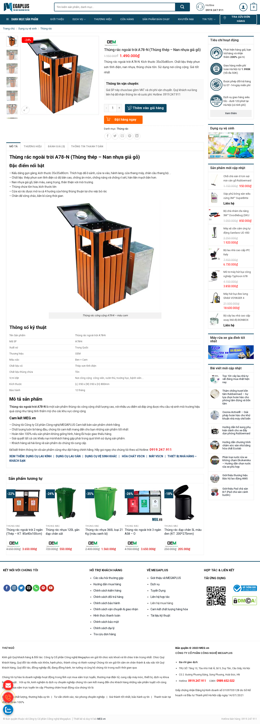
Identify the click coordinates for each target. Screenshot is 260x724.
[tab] (13, 146)
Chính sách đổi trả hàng (108, 596)
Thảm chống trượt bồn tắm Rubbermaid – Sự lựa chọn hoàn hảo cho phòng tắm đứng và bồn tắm (236, 397)
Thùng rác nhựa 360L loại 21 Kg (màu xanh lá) (104, 531)
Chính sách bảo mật (106, 621)
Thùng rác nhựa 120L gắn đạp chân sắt (62, 531)
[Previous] (8, 519)
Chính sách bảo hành (106, 603)
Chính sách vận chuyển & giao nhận (115, 609)
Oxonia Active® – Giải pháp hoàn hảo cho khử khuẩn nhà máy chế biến (236, 415)
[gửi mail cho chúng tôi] (8, 685)
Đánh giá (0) (56, 146)
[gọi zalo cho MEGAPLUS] (8, 709)
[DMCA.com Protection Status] (244, 600)
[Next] (201, 519)
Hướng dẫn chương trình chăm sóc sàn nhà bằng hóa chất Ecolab (236, 445)
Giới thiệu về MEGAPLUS (166, 578)
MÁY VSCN (156, 456)
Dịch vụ (78, 19)
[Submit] (182, 7)
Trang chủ (9, 28)
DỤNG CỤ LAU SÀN (68, 456)
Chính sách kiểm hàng (107, 590)
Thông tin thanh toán (87, 146)
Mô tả (13, 146)
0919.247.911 (161, 450)
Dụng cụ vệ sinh (27, 28)
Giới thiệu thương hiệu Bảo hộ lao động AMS (235, 477)
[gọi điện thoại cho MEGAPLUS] (8, 697)
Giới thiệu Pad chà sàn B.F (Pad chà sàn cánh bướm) (235, 491)
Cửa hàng (127, 19)
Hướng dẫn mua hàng (107, 584)
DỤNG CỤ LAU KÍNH (39, 456)
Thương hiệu (33, 146)
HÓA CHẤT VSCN (133, 456)
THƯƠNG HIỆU (103, 19)
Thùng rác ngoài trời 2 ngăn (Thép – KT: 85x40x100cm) (24, 531)
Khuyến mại (186, 19)
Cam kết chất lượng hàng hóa (169, 609)
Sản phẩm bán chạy (156, 19)
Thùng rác (46, 28)
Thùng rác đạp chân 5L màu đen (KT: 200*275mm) (183, 531)
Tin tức (207, 19)
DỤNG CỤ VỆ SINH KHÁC (101, 456)
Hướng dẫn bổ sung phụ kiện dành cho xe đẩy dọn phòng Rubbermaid (236, 430)
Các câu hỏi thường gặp (108, 578)
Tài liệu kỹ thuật (160, 615)
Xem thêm (231, 113)
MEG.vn (101, 718)
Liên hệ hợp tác (160, 596)
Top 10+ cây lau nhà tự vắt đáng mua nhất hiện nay (235, 379)
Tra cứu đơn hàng (104, 634)
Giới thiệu (57, 19)
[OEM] (111, 42)
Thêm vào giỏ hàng (148, 108)
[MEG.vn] (25, 7)
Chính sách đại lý (104, 628)
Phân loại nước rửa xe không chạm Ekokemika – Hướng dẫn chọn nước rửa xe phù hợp (236, 462)
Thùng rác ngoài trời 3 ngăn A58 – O (143, 531)
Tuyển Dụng (158, 590)
